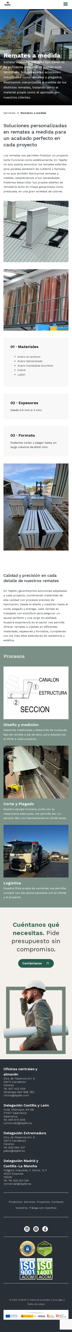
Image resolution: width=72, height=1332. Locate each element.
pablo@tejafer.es (14, 1150)
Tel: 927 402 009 (14, 1088)
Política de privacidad (40, 1300)
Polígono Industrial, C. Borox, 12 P (25, 1170)
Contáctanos (32, 963)
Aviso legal (58, 1300)
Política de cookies (36, 1304)
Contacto (57, 1202)
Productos (15, 1202)
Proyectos (43, 1202)
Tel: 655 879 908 (14, 1119)
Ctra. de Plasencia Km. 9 (19, 1078)
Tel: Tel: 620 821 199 (16, 1180)
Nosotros (22, 1208)
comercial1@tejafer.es (17, 1183)
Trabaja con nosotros (42, 1208)
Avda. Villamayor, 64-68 (18, 1109)
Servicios (9, 113)
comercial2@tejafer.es (17, 1123)
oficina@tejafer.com (16, 1095)
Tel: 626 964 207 (14, 1147)
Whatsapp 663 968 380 (18, 1092)
